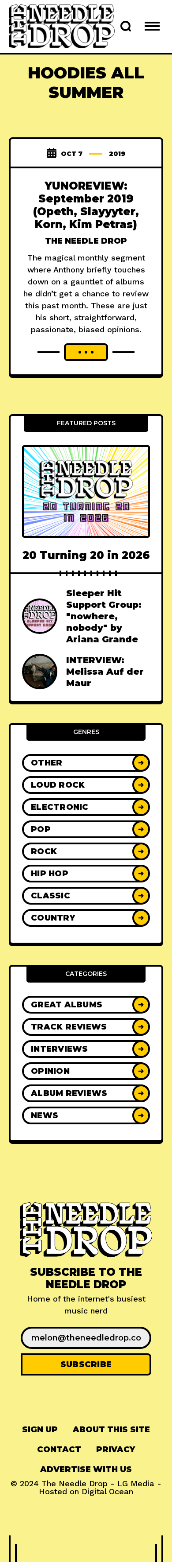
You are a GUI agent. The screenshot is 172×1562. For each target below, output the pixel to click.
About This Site (111, 1429)
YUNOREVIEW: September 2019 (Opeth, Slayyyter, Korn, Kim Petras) (86, 204)
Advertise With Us (86, 1469)
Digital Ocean (107, 1491)
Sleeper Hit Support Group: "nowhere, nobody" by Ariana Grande (104, 616)
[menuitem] (40, 1430)
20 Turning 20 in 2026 (86, 555)
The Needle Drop (86, 241)
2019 (117, 154)
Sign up (40, 1429)
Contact (59, 1449)
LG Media (135, 1483)
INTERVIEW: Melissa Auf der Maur (105, 671)
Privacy (115, 1449)
